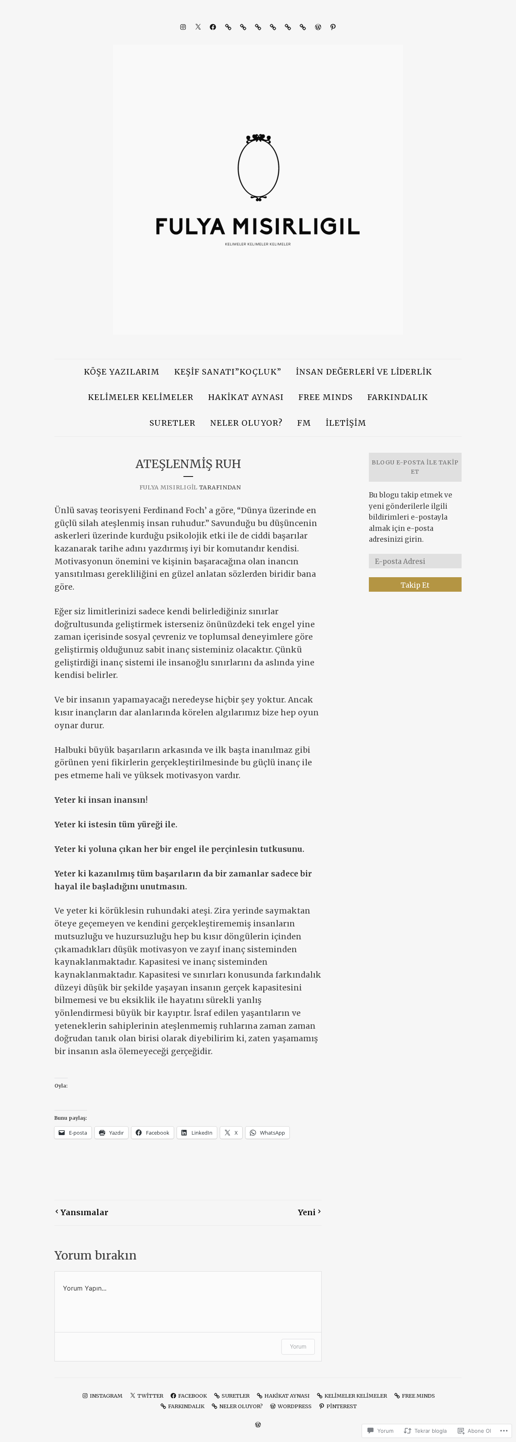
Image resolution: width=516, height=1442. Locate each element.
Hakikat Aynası (246, 397)
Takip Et (415, 585)
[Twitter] (198, 26)
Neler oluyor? (246, 423)
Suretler (173, 423)
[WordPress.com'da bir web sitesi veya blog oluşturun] (258, 1425)
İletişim (346, 423)
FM (304, 423)
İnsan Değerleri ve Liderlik (364, 372)
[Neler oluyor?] (302, 26)
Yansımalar (84, 1212)
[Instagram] (183, 26)
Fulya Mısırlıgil (168, 487)
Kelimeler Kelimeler (141, 397)
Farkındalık (397, 397)
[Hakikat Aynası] (243, 26)
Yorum (298, 1346)
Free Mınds (325, 397)
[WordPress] (318, 26)
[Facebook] (212, 26)
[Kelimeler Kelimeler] (258, 26)
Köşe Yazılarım (122, 372)
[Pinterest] (333, 26)
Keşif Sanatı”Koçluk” (227, 372)
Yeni (307, 1212)
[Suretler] (228, 26)
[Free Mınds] (273, 26)
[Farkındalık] (287, 26)
